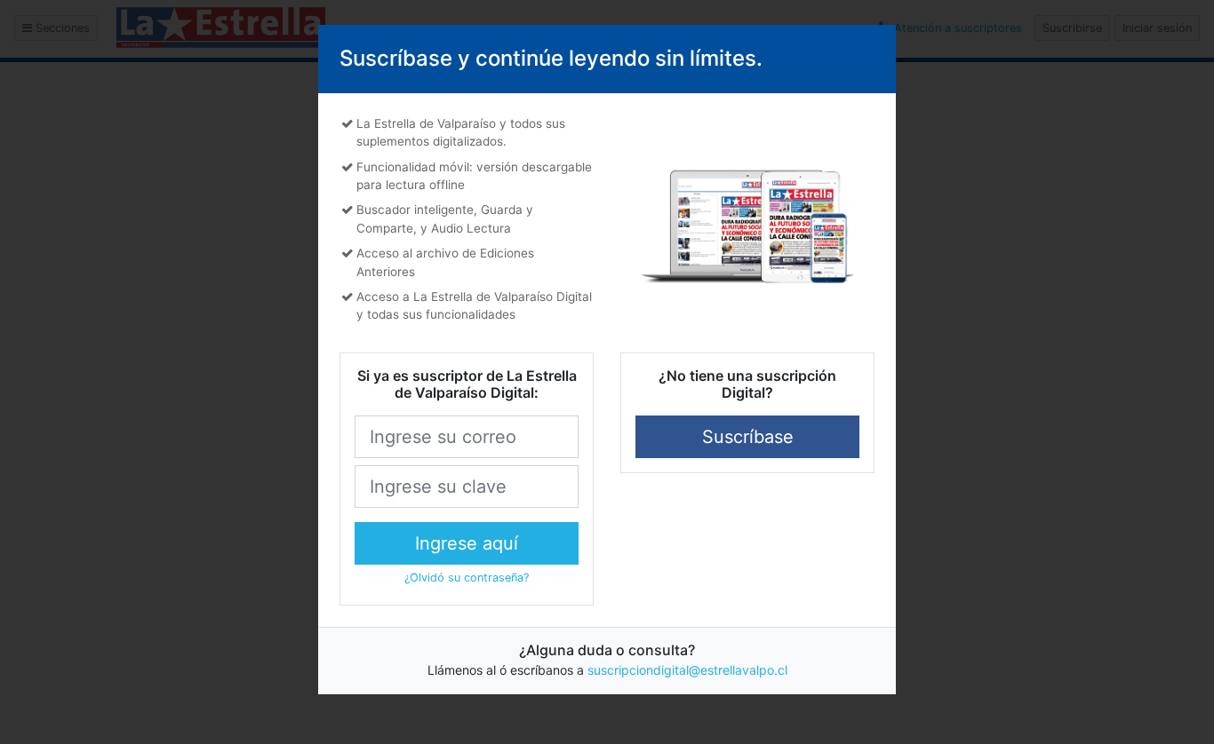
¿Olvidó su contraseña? (466, 577)
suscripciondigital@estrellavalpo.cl (687, 669)
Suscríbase (748, 436)
